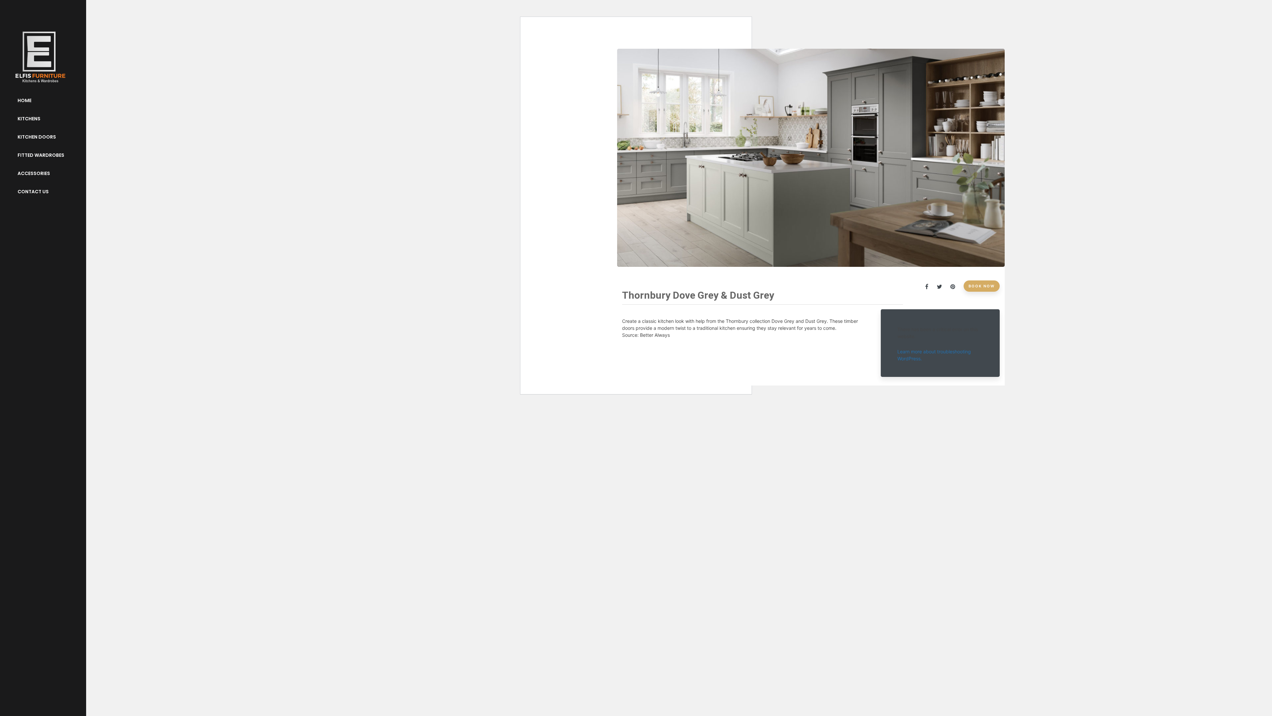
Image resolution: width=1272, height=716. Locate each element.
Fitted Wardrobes (41, 155)
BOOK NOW (982, 286)
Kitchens (29, 118)
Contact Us (33, 191)
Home (24, 100)
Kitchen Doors (37, 137)
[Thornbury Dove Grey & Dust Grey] (930, 286)
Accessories (34, 173)
